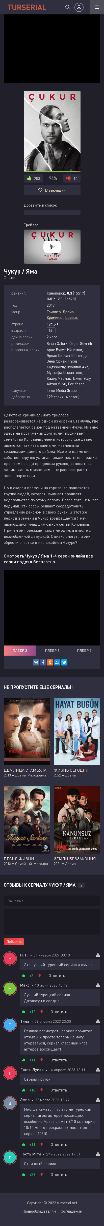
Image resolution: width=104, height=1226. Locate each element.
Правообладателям (39, 1211)
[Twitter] (64, 662)
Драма (68, 311)
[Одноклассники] (50, 662)
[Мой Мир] (57, 662)
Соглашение (71, 1211)
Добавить (13, 941)
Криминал (55, 317)
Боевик (71, 317)
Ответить (57, 975)
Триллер (54, 311)
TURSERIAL (27, 7)
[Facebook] (43, 662)
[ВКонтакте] (36, 662)
